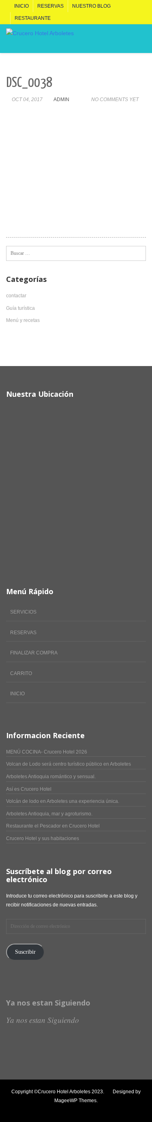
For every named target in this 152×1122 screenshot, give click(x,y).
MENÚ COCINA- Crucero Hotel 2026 (46, 752)
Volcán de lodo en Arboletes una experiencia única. (62, 801)
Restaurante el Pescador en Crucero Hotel (53, 826)
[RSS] (78, 1109)
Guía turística (20, 308)
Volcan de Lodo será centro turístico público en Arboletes (68, 764)
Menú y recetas (23, 320)
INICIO (17, 693)
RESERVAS (23, 632)
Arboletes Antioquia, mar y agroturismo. (49, 814)
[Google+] (61, 1109)
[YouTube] (36, 1109)
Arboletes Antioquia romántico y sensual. (51, 776)
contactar (16, 295)
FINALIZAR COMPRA (34, 653)
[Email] (70, 1109)
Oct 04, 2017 (27, 99)
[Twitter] (19, 1109)
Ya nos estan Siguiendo (48, 1003)
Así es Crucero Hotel (28, 789)
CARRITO (21, 673)
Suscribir (25, 952)
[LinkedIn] (27, 1109)
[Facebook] (10, 1109)
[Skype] (44, 1109)
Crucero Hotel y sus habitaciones (42, 838)
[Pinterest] (53, 1109)
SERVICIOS (23, 612)
